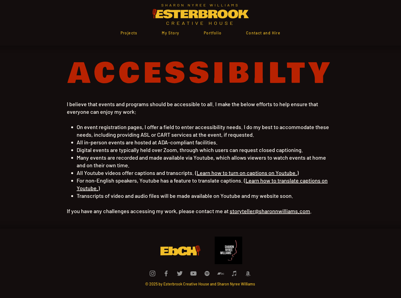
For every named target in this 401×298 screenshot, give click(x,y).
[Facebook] (166, 273)
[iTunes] (234, 273)
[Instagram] (152, 273)
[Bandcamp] (221, 273)
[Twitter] (180, 273)
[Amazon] (248, 273)
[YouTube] (193, 273)
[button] (212, 33)
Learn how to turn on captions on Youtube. (247, 172)
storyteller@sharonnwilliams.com (270, 211)
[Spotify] (207, 273)
